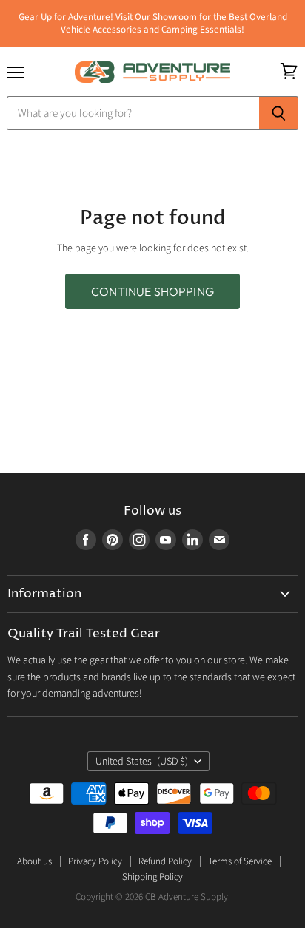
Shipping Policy (152, 877)
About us (34, 861)
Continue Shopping (152, 291)
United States (141, 761)
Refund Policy (165, 861)
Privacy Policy (95, 861)
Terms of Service (240, 861)
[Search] (278, 113)
